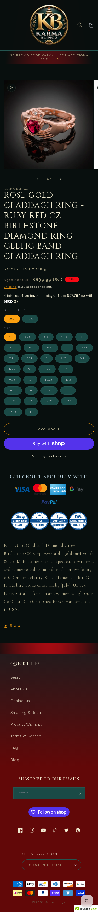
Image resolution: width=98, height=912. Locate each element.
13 (31, 412)
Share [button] (15, 626)
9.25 (47, 369)
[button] (6, 25)
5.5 (46, 337)
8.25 (64, 358)
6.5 (31, 348)
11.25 (49, 390)
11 (31, 390)
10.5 (69, 380)
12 (30, 401)
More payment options (49, 456)
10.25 (49, 380)
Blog (14, 760)
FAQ (14, 748)
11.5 (68, 390)
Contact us (20, 701)
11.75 (12, 401)
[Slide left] (37, 179)
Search (16, 677)
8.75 (12, 369)
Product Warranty (26, 724)
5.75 (64, 337)
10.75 (12, 390)
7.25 (84, 348)
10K (11, 319)
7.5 (11, 358)
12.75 (12, 412)
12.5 (69, 401)
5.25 (28, 337)
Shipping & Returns (28, 713)
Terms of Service (25, 736)
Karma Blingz (55, 902)
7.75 (29, 358)
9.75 (12, 380)
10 (30, 380)
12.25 (49, 401)
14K (30, 319)
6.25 (12, 348)
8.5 (82, 358)
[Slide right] (60, 179)
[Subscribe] (79, 793)
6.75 (50, 348)
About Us (18, 689)
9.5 (66, 369)
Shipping (10, 286)
